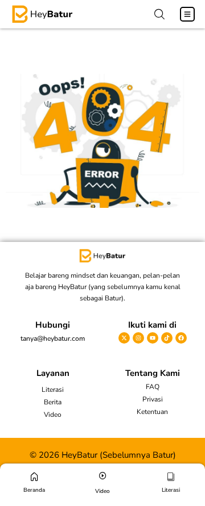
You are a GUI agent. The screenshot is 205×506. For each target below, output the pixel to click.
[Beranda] (34, 476)
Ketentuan (152, 411)
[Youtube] (152, 338)
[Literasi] (171, 476)
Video (53, 414)
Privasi (152, 399)
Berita (53, 402)
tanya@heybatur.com (52, 338)
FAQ (152, 386)
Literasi (53, 389)
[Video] (103, 475)
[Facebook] (181, 338)
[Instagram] (138, 338)
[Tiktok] (167, 338)
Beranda (34, 490)
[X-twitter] (124, 338)
